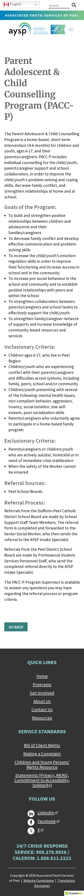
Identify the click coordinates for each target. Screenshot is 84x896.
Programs (42, 684)
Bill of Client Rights (42, 745)
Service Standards (42, 731)
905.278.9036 (51, 852)
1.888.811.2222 (54, 858)
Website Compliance (38, 880)
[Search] (74, 5)
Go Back (16, 626)
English (15, 4)
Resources (42, 718)
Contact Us (42, 709)
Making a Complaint (42, 753)
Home (42, 676)
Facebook (46, 821)
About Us (42, 701)
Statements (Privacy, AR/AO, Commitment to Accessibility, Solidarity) (42, 780)
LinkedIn (45, 813)
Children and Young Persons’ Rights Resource (42, 765)
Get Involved (42, 693)
